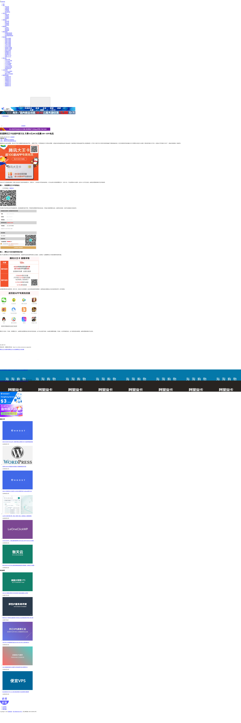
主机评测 (7, 10)
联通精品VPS (8, 51)
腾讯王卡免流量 (20, 349)
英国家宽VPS (8, 84)
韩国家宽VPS (8, 79)
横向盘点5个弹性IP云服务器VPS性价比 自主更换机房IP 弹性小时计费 (18, 617)
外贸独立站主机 (8, 67)
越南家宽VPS (8, 83)
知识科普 (7, 25)
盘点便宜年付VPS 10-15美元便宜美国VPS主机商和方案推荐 (16, 691)
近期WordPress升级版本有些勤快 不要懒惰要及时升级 (14, 466)
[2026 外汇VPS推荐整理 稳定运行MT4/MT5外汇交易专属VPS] (18, 640)
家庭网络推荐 (6, 75)
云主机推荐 (5, 69)
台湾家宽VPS (8, 76)
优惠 (4, 5)
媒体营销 (7, 30)
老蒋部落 (10, 711)
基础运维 (7, 14)
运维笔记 (7, 15)
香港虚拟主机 (8, 68)
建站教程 (5, 26)
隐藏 (5, 138)
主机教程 (7, 17)
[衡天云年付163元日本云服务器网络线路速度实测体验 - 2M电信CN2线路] (18, 563)
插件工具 (7, 22)
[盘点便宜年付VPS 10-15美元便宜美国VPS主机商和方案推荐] (18, 689)
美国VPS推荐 (8, 40)
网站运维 (7, 29)
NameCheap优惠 (8, 60)
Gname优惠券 (8, 64)
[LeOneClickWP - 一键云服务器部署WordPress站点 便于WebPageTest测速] (18, 538)
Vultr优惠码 (7, 62)
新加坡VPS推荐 (8, 47)
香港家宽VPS (8, 77)
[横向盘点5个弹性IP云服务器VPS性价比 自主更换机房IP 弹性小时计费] (18, 615)
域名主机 (7, 6)
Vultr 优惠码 (7, 72)
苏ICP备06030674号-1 (17, 711)
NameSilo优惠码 (8, 65)
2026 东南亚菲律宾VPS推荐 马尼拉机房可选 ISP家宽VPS (15, 667)
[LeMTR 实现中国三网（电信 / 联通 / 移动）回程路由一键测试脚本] (18, 513)
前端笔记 (7, 18)
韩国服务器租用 (8, 33)
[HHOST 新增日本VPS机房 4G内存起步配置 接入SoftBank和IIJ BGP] (18, 489)
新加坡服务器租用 (9, 35)
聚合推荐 (5, 37)
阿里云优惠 (7, 59)
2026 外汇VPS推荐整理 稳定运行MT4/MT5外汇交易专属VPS (16, 642)
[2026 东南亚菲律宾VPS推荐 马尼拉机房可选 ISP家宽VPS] (18, 664)
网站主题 (7, 21)
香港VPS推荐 (8, 38)
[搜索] (40, 102)
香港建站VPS (8, 52)
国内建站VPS (8, 54)
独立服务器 (7, 11)
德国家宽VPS (8, 85)
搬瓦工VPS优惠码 (9, 73)
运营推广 (7, 27)
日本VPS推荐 (8, 46)
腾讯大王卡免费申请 (4, 349)
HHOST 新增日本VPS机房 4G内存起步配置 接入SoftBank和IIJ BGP (17, 491)
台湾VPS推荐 (8, 44)
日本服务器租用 (8, 34)
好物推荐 (7, 23)
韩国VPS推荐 (8, 42)
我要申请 (12, 188)
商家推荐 (7, 9)
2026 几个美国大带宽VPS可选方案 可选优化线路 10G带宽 (15, 593)
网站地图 (5, 709)
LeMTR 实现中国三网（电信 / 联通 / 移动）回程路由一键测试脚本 (17, 515)
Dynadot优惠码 (8, 63)
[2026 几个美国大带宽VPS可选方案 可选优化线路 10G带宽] (18, 590)
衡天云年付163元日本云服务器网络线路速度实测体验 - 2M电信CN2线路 (18, 565)
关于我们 (5, 706)
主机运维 (5, 13)
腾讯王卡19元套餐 (13, 349)
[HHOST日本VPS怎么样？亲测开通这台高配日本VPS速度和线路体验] (18, 439)
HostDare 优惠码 (8, 71)
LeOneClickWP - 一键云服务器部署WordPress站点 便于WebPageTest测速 (18, 540)
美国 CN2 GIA (8, 55)
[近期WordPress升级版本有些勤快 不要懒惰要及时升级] (18, 464)
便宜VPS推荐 (8, 43)
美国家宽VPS (8, 80)
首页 (4, 4)
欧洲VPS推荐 (8, 39)
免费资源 (5, 19)
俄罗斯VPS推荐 (8, 48)
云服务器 (7, 8)
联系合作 (5, 708)
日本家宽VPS (8, 81)
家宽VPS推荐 (8, 50)
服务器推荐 (5, 31)
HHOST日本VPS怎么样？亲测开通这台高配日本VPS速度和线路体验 (18, 441)
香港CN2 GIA (8, 56)
